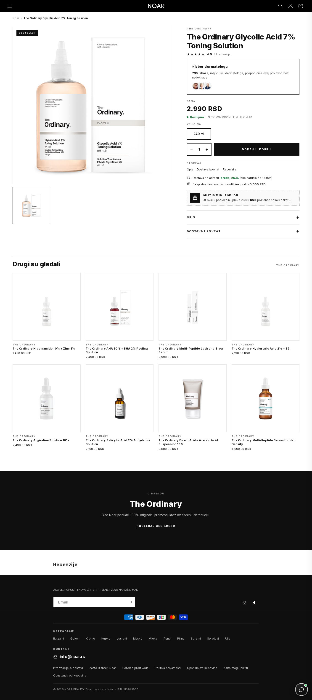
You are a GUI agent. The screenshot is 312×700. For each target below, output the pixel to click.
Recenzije (230, 169)
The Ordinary (199, 28)
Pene (167, 638)
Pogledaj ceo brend (156, 526)
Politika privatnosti (168, 668)
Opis (190, 169)
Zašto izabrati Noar (102, 668)
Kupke (105, 638)
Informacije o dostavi (68, 668)
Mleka (153, 638)
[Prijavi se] (130, 602)
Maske (138, 638)
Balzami (58, 638)
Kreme (90, 638)
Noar (16, 18)
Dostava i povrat (208, 169)
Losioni (122, 638)
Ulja (227, 638)
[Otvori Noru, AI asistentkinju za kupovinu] (301, 689)
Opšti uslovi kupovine (202, 668)
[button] (10, 6)
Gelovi (74, 638)
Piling (181, 638)
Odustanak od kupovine (70, 675)
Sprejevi (213, 638)
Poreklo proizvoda (135, 668)
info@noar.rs (72, 657)
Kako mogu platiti (236, 668)
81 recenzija (222, 54)
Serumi (196, 638)
